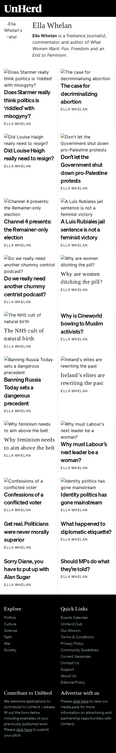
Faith (8, 636)
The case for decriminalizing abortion (79, 93)
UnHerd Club (71, 623)
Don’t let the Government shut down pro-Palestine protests (84, 168)
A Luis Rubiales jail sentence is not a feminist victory (83, 229)
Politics (10, 617)
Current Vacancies (76, 656)
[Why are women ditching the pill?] (86, 261)
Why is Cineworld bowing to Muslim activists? (82, 323)
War (7, 643)
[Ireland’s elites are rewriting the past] (86, 362)
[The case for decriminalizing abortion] (86, 75)
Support (67, 669)
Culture (10, 623)
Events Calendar (74, 617)
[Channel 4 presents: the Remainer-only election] (29, 207)
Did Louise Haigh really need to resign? (29, 154)
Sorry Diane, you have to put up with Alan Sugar (26, 569)
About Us (68, 675)
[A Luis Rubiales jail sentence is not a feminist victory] (86, 207)
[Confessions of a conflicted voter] (29, 483)
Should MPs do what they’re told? (85, 565)
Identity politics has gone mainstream (84, 498)
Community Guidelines (80, 649)
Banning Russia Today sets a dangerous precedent (22, 391)
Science (10, 630)
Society (10, 649)
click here (24, 729)
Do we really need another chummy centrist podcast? (25, 286)
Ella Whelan (17, 124)
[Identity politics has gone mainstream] (86, 483)
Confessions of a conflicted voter (23, 498)
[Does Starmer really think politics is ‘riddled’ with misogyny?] (29, 78)
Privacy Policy (72, 643)
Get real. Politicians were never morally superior (26, 531)
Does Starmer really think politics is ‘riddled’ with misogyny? (27, 104)
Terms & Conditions (77, 636)
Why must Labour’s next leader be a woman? (84, 452)
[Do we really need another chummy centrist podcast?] (29, 264)
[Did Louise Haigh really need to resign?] (29, 139)
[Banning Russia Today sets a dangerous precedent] (29, 365)
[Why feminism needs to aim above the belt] (29, 427)
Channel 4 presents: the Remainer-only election (27, 229)
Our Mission (71, 630)
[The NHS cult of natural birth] (29, 317)
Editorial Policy (73, 682)
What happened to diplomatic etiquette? (86, 527)
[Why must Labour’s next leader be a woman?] (86, 430)
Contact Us (70, 662)
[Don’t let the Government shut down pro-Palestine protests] (86, 142)
